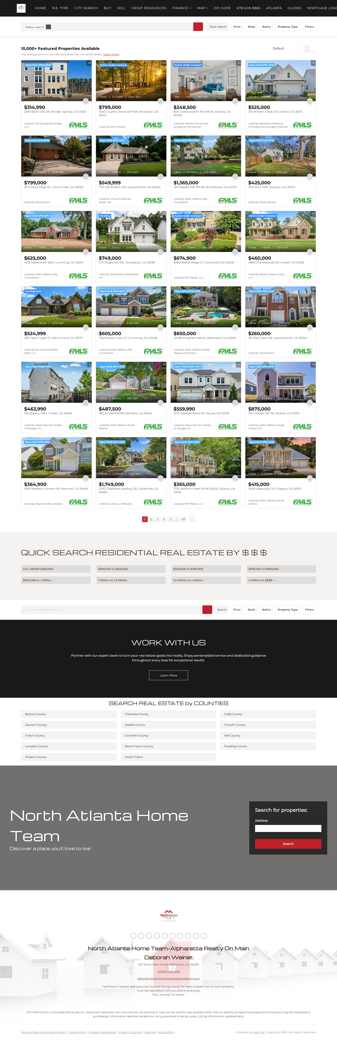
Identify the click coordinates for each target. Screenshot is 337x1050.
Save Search (218, 26)
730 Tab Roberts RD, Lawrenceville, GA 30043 (130, 187)
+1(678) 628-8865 (168, 971)
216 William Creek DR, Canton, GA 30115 (275, 111)
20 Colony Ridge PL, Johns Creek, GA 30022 (53, 187)
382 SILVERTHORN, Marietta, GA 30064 (125, 413)
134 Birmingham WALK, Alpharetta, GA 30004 (205, 338)
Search (221, 609)
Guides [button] (295, 8)
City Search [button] (86, 8)
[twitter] (149, 936)
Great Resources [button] (148, 8)
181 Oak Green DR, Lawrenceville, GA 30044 (277, 338)
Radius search (34, 27)
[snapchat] (188, 936)
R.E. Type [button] (60, 8)
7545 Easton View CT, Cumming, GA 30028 (128, 338)
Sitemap (150, 1032)
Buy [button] (107, 8)
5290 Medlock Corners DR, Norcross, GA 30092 (56, 488)
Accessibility (166, 1032)
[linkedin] (141, 936)
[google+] (204, 936)
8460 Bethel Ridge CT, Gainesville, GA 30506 (204, 262)
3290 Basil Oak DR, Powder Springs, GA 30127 (55, 111)
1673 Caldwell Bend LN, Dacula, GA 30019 (201, 413)
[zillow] (157, 936)
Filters (309, 26)
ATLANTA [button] (274, 8)
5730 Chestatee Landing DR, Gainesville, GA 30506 (128, 490)
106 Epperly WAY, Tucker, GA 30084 (48, 413)
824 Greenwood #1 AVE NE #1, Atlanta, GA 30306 (202, 113)
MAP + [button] (202, 8)
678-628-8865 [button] (249, 8)
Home (40, 8)
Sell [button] (121, 8)
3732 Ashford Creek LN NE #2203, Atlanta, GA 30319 (204, 490)
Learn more (111, 54)
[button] (21, 8)
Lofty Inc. (259, 1032)
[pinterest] (196, 936)
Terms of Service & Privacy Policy (43, 1032)
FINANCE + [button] (181, 8)
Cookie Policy (78, 1032)
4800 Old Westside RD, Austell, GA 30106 (276, 262)
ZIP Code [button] (222, 8)
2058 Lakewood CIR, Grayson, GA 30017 (274, 488)
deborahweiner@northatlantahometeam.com (168, 978)
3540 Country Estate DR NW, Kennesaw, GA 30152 (128, 113)
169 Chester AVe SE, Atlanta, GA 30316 (273, 413)
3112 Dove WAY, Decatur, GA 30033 (271, 187)
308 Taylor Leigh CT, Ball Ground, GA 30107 (53, 338)
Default (278, 48)
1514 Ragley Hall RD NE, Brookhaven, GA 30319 (205, 187)
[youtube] (172, 936)
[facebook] (133, 936)
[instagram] (165, 936)
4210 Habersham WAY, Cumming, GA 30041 (53, 262)
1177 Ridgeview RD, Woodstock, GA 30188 (127, 262)
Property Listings (130, 1032)
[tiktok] (180, 936)
